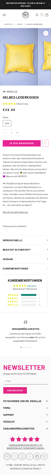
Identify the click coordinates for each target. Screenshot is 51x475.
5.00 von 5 (31, 285)
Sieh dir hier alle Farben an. (15, 212)
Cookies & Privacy (31, 468)
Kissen (19, 24)
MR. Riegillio (10, 91)
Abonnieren (15, 390)
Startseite (8, 24)
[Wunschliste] (42, 14)
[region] (25, 331)
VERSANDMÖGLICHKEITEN (25, 329)
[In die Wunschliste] (45, 143)
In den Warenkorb (22, 143)
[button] (9, 103)
